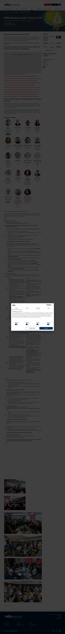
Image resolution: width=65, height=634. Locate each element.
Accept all (46, 328)
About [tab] (49, 308)
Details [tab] (27, 308)
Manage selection (32, 328)
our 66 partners (17, 312)
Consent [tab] (16, 308)
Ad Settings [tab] (38, 308)
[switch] (27, 324)
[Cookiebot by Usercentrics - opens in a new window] (47, 305)
